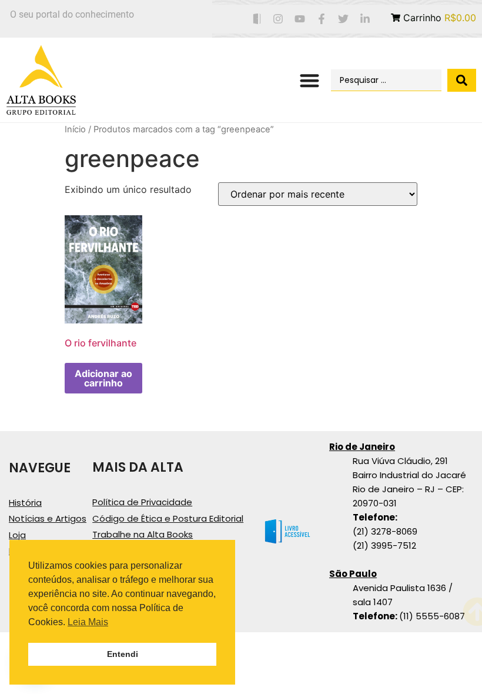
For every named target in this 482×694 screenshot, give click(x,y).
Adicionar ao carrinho (103, 378)
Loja (17, 535)
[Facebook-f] (321, 19)
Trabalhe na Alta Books (142, 534)
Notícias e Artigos (47, 518)
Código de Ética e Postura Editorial (167, 518)
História (25, 502)
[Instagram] (278, 19)
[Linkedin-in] (364, 19)
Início (75, 129)
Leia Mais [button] (88, 622)
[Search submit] (461, 80)
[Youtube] (300, 19)
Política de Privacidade (142, 502)
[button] (310, 80)
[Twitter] (343, 19)
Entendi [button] (122, 654)
